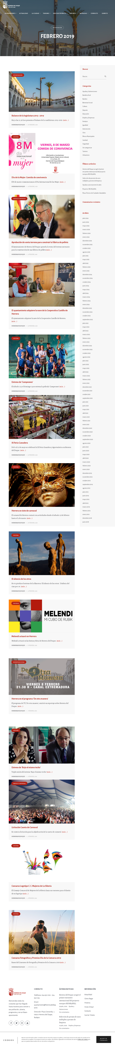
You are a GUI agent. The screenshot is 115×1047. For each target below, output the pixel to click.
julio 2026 (85, 218)
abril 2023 (85, 331)
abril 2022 (85, 372)
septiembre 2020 (88, 439)
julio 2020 (86, 447)
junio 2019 (86, 496)
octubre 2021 (86, 394)
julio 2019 (85, 492)
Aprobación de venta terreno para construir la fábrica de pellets (40, 242)
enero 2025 (86, 271)
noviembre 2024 (88, 278)
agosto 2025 (86, 252)
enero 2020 (86, 469)
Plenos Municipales (88, 136)
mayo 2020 (86, 454)
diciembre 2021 (87, 387)
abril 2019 (85, 503)
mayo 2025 (86, 259)
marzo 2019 (86, 507)
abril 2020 (86, 458)
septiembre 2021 (88, 398)
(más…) (66, 120)
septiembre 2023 (88, 319)
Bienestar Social (18, 662)
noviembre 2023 (87, 312)
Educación (86, 114)
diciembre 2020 (87, 428)
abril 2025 (85, 263)
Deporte (85, 110)
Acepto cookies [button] (104, 1039)
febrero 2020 (87, 466)
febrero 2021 (86, 421)
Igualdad (85, 125)
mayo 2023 (86, 327)
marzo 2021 (86, 417)
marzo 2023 (86, 334)
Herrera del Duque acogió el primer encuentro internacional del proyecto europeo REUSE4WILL (94, 171)
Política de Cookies (83, 1039)
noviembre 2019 (87, 477)
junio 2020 (86, 450)
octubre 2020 (87, 436)
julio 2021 (85, 402)
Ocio (84, 132)
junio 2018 (86, 522)
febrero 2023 (86, 338)
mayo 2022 (86, 368)
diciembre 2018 (87, 518)
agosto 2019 (86, 488)
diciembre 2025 (87, 241)
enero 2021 (86, 424)
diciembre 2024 (87, 274)
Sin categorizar (87, 148)
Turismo (85, 151)
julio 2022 (85, 361)
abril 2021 (85, 413)
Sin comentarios (64, 1012)
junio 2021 (86, 406)
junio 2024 (86, 286)
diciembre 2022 (87, 346)
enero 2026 (86, 237)
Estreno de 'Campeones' (22, 382)
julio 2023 (85, 323)
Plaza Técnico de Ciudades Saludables (94, 193)
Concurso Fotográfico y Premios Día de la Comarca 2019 (36, 958)
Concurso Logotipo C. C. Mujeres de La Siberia (32, 886)
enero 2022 (86, 383)
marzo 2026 (86, 229)
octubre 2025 (87, 248)
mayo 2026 (86, 226)
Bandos (85, 99)
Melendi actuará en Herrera (24, 636)
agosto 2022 (86, 357)
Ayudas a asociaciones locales (92, 185)
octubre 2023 (87, 316)
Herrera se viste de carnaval (24, 511)
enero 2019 (86, 514)
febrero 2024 (87, 301)
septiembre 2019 (88, 484)
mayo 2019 (86, 499)
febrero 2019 (86, 511)
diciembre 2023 (87, 308)
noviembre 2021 (87, 391)
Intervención (17, 75)
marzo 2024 (86, 297)
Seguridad (86, 144)
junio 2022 (86, 364)
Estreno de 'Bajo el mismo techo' (26, 767)
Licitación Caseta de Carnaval (25, 827)
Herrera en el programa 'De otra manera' (30, 699)
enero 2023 (86, 342)
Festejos (16, 603)
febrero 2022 (86, 379)
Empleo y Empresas (19, 198)
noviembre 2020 (88, 432)
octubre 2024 (87, 282)
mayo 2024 (86, 289)
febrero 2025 (86, 267)
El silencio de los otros (21, 579)
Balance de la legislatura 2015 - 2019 (28, 116)
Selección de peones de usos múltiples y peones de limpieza (92, 179)
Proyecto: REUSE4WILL (89, 189)
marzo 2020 (86, 462)
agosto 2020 (86, 443)
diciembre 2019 (87, 473)
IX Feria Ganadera (20, 443)
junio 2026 (86, 222)
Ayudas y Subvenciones (90, 91)
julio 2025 (85, 256)
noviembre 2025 (87, 244)
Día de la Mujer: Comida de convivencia (29, 177)
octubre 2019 (87, 480)
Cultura (16, 137)
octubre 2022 (87, 353)
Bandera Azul (87, 95)
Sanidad (85, 140)
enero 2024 (86, 304)
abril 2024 (85, 293)
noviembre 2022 (87, 349)
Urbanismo (86, 155)
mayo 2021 (86, 409)
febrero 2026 (87, 233)
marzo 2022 (86, 376)
